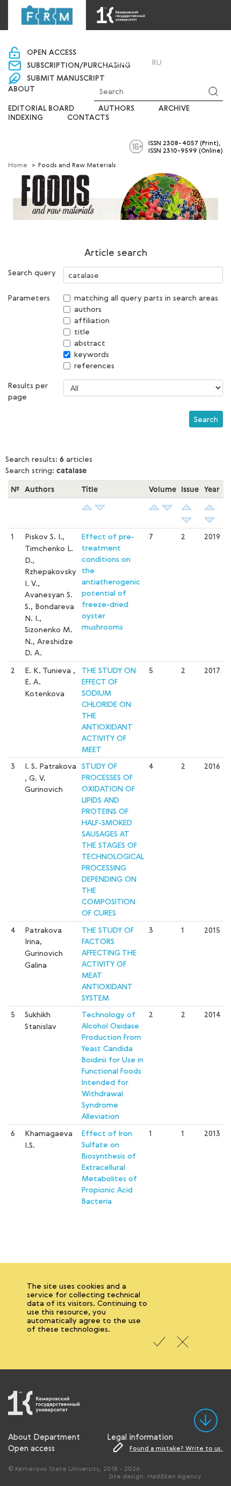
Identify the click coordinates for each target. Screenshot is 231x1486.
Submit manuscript (66, 78)
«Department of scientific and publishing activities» (115, 44)
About (21, 89)
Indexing (25, 118)
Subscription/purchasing (79, 65)
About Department (44, 1436)
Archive (174, 108)
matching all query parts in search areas (146, 297)
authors (88, 309)
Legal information (140, 1436)
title (82, 331)
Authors (116, 108)
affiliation (92, 320)
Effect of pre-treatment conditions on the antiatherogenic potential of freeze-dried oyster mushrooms (111, 581)
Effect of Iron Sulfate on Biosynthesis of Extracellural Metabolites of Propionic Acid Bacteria (109, 1167)
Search (206, 419)
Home (17, 164)
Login (121, 62)
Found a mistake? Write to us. (176, 1448)
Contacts (88, 118)
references (94, 365)
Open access (51, 52)
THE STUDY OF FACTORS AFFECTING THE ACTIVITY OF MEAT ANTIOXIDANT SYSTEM (109, 964)
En (171, 62)
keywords (91, 354)
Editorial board (41, 108)
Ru (157, 62)
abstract (89, 343)
